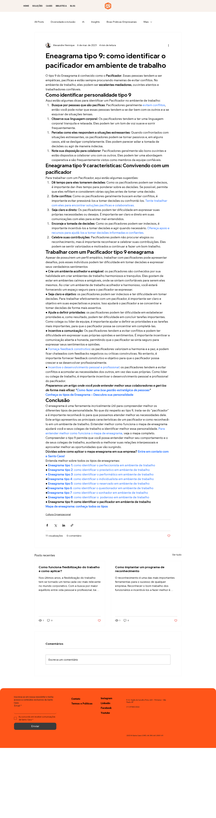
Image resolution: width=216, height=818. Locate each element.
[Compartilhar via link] (72, 525)
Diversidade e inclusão (63, 21)
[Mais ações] (168, 45)
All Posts (39, 21)
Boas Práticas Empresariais (121, 21)
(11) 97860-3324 (132, 707)
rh (83, 21)
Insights (95, 21)
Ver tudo (177, 554)
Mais (146, 21)
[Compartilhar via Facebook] (47, 525)
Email (18, 705)
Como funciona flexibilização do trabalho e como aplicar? (69, 569)
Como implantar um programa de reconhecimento (139, 569)
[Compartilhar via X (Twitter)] (55, 525)
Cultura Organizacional (58, 514)
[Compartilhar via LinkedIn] (63, 525)
